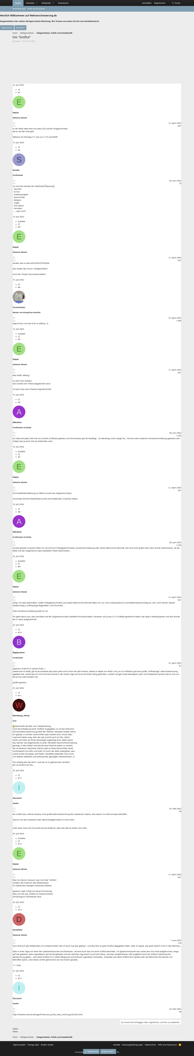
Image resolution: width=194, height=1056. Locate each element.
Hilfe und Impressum (167, 1044)
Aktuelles (30, 3)
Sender (16, 170)
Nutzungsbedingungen (132, 1044)
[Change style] (168, 1)
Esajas (17, 41)
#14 (20, 909)
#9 (19, 566)
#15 (20, 978)
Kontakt (116, 1044)
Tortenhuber (19, 307)
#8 (19, 511)
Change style (33, 1044)
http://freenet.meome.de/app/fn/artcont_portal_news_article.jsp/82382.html (47, 1014)
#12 (20, 778)
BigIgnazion (19, 652)
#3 (19, 227)
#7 (19, 457)
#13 (20, 843)
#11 (20, 695)
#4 (19, 287)
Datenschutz (150, 1044)
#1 (19, 92)
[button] (37, 3)
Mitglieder (46, 3)
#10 (20, 632)
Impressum (63, 3)
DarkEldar (18, 929)
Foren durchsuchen (36, 8)
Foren (18, 3)
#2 (19, 150)
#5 (19, 339)
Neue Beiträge (19, 8)
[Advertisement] (97, 62)
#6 (19, 402)
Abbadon (17, 422)
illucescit (17, 798)
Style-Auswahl (19, 1044)
